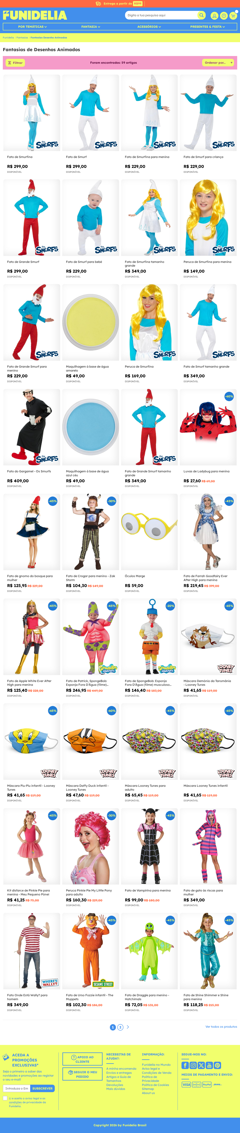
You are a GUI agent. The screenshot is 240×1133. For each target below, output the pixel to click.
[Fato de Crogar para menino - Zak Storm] (90, 532)
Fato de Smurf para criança (203, 157)
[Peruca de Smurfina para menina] (208, 217)
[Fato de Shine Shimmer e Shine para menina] (208, 951)
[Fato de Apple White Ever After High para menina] (31, 636)
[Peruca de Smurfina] (149, 322)
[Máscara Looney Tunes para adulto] (149, 741)
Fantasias (22, 37)
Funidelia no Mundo (156, 1064)
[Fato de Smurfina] (31, 113)
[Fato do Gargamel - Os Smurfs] (31, 427)
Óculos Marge (135, 576)
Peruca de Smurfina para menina (207, 262)
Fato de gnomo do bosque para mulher (30, 578)
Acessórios (147, 26)
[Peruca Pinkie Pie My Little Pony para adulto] (90, 846)
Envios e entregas (119, 1073)
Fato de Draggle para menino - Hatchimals (147, 997)
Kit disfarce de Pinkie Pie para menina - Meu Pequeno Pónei (28, 892)
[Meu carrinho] (233, 16)
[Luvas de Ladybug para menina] (208, 427)
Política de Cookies (155, 1085)
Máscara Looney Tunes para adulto (145, 787)
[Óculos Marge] (149, 532)
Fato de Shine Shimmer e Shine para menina (206, 997)
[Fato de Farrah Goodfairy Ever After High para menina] (208, 532)
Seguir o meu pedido (85, 1074)
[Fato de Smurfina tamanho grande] (149, 217)
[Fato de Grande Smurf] (31, 217)
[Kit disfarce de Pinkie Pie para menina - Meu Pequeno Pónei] (31, 846)
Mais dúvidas (115, 1089)
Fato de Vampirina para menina (148, 890)
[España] (185, 1066)
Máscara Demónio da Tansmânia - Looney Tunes (207, 683)
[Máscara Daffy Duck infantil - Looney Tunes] (90, 741)
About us (148, 1093)
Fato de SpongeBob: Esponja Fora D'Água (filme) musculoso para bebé (147, 683)
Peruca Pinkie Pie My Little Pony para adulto (89, 892)
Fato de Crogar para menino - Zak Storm (90, 578)
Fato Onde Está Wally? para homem (27, 997)
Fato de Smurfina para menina (147, 157)
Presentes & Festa (206, 26)
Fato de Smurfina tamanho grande (144, 264)
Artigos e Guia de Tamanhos (118, 1079)
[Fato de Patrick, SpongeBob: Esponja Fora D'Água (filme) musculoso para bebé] (90, 636)
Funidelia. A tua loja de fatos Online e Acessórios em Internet (35, 15)
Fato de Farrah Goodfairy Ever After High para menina (205, 578)
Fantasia (89, 26)
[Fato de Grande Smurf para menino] (31, 322)
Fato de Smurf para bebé (84, 262)
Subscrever (42, 1088)
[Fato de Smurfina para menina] (149, 113)
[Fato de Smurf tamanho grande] (208, 322)
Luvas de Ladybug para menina (207, 471)
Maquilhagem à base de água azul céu (87, 473)
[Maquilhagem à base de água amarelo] (90, 322)
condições (15, 1102)
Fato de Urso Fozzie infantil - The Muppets (89, 997)
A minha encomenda (121, 1068)
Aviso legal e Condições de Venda (156, 1071)
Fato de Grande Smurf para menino (27, 368)
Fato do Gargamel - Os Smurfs (29, 471)
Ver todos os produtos (221, 1026)
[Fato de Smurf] (90, 113)
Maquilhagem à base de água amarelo (87, 368)
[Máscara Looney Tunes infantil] (208, 741)
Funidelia (8, 37)
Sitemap (148, 1089)
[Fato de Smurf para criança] (208, 113)
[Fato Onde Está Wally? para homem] (31, 951)
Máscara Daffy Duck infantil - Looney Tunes (87, 787)
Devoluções (114, 1085)
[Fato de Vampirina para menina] (149, 846)
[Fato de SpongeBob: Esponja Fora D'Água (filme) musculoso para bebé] (149, 636)
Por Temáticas (31, 26)
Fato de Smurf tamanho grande (206, 366)
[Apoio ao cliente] (224, 16)
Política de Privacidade (150, 1079)
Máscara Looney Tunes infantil (206, 785)
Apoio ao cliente (85, 1059)
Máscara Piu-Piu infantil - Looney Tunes (31, 787)
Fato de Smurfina (19, 157)
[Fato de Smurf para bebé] (90, 217)
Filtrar (17, 63)
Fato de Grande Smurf (23, 262)
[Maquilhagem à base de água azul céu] (90, 427)
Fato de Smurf (76, 157)
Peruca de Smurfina (139, 366)
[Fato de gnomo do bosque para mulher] (31, 532)
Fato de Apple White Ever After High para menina (29, 683)
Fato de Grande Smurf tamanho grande (148, 473)
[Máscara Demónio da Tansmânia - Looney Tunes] (208, 636)
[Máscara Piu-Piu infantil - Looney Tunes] (31, 741)
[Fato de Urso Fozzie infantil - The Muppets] (90, 951)
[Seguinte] (128, 1027)
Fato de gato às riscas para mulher (203, 892)
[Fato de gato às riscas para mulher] (208, 846)
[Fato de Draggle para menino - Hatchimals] (149, 951)
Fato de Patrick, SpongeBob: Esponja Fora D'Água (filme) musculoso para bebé (86, 683)
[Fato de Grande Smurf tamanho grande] (149, 427)
